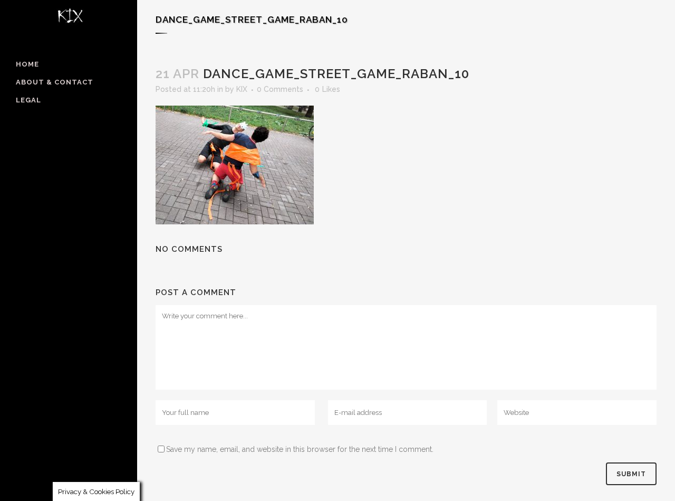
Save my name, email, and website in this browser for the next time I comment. (299, 449)
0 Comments (280, 89)
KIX (241, 89)
